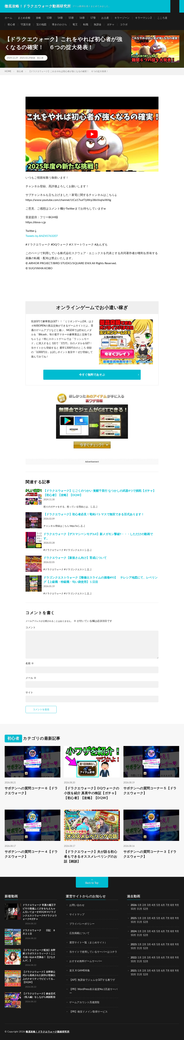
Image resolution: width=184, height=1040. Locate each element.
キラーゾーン (122, 18)
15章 (71, 18)
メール (31, 678)
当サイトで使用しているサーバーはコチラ (93, 952)
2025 (133, 918)
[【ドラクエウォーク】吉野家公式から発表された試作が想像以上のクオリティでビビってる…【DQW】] (13, 978)
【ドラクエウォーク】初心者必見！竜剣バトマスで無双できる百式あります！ (93, 514)
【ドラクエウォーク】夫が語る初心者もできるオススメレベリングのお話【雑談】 (90, 856)
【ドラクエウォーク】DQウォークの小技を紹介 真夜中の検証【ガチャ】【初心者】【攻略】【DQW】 (91, 793)
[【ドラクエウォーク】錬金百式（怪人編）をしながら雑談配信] (13, 1000)
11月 (139, 922)
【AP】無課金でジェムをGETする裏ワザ (92, 980)
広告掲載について (79, 933)
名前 (30, 663)
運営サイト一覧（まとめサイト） (88, 942)
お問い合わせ (76, 905)
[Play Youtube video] (92, 134)
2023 (133, 944)
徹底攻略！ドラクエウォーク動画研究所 (47, 1032)
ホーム (8, 18)
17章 (93, 18)
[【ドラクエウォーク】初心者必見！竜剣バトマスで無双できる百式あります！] (34, 520)
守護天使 (26, 24)
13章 (49, 18)
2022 (133, 957)
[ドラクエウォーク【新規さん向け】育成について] (34, 564)
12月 (145, 922)
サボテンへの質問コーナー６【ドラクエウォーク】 (31, 791)
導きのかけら (59, 24)
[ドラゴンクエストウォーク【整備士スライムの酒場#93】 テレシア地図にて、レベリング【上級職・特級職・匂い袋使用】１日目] (34, 583)
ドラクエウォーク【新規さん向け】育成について (75, 557)
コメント (31, 627)
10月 (133, 922)
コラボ (124, 24)
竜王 (75, 24)
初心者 (11, 24)
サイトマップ (76, 914)
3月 (149, 905)
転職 (85, 24)
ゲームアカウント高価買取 (84, 1002)
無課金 (97, 24)
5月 (158, 905)
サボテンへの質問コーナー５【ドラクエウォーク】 (150, 791)
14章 (60, 18)
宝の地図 (41, 24)
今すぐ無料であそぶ (92, 374)
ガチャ (110, 24)
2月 (144, 905)
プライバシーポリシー (82, 924)
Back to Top (91, 883)
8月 (172, 905)
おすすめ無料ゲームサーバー (85, 961)
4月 (154, 905)
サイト (29, 692)
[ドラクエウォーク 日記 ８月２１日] (13, 937)
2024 (133, 931)
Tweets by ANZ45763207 (42, 236)
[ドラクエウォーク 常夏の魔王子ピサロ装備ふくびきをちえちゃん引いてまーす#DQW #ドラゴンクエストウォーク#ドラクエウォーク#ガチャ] (13, 911)
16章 (82, 18)
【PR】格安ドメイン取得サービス (88, 1012)
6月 (163, 905)
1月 (140, 905)
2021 (133, 971)
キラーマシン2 (143, 18)
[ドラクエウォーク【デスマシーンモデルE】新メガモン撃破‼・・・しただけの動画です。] (34, 540)
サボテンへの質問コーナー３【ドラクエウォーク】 (150, 854)
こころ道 (162, 18)
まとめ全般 (24, 18)
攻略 (38, 18)
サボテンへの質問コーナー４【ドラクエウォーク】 (31, 854)
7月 (168, 905)
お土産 (105, 18)
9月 (177, 918)
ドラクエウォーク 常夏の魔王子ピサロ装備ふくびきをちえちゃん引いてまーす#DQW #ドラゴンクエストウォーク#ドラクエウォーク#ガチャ (40, 912)
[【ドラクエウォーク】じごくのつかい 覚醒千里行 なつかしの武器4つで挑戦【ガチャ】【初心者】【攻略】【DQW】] (34, 497)
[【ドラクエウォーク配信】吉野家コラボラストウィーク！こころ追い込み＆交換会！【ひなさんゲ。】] (13, 956)
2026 (133, 905)
